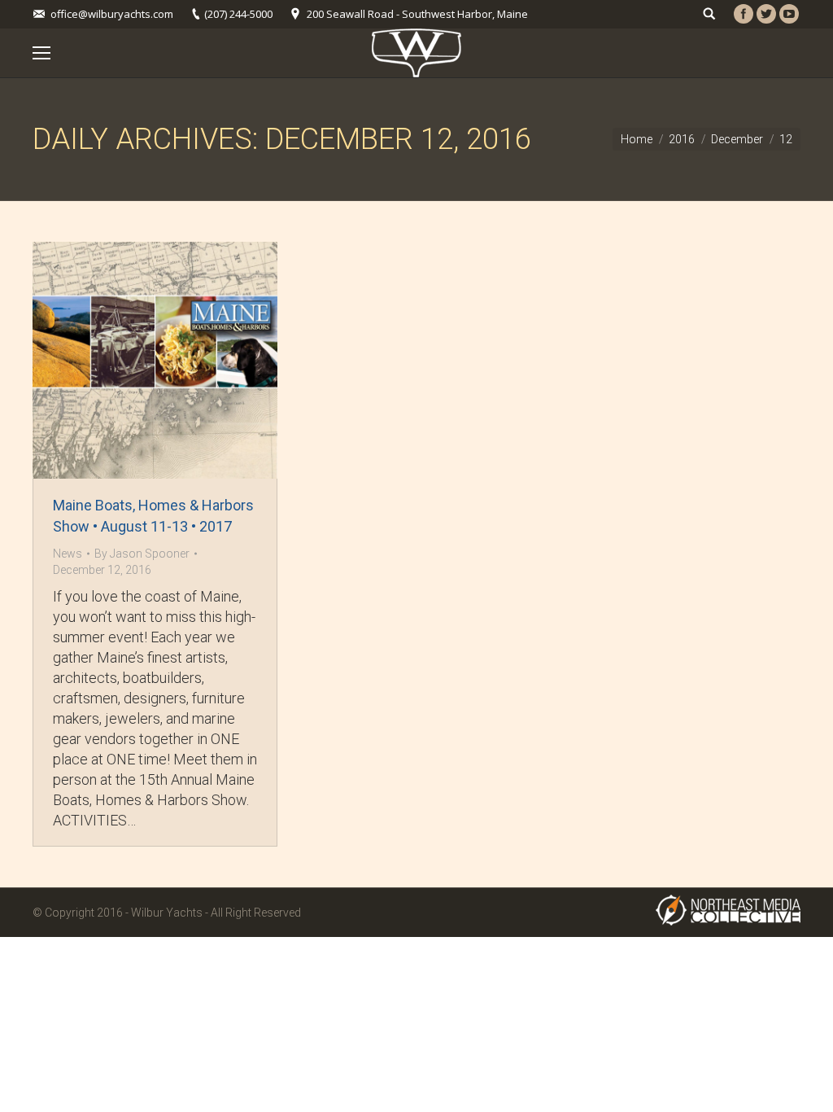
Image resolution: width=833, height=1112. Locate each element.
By (142, 553)
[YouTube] (789, 14)
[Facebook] (743, 14)
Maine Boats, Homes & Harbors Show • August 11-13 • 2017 (153, 516)
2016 (682, 139)
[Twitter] (766, 14)
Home (636, 139)
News (67, 553)
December (737, 139)
